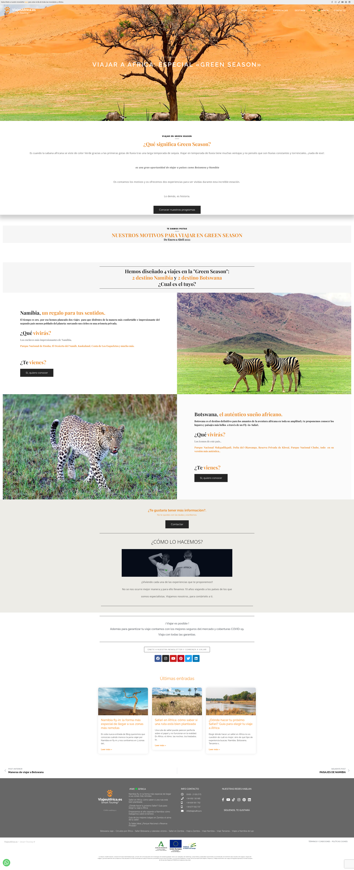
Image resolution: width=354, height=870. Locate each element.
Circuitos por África (124, 831)
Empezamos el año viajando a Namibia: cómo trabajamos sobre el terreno (149, 813)
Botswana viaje (107, 831)
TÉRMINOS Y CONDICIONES (319, 841)
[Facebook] (158, 658)
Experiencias (280, 10)
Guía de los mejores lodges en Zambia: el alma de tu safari (150, 818)
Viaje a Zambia (193, 831)
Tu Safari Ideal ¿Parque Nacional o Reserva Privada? (148, 824)
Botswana (169, 57)
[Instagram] (335, 2)
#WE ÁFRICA (320, 10)
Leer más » (106, 749)
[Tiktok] (339, 2)
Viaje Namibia (208, 831)
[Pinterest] (346, 2)
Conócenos (259, 10)
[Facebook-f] (332, 2)
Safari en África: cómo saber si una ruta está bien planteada (148, 801)
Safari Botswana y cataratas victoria (151, 831)
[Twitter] (188, 658)
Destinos (300, 10)
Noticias (185, 57)
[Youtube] (342, 2)
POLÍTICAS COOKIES (340, 841)
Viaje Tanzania (223, 831)
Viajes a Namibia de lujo (243, 831)
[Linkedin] (349, 2)
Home (244, 10)
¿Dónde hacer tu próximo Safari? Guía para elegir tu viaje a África (231, 724)
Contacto (340, 10)
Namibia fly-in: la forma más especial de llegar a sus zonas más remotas (122, 724)
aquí (26, 2)
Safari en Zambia (176, 831)
